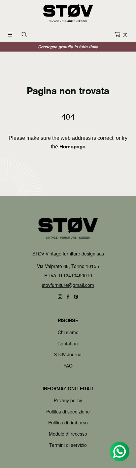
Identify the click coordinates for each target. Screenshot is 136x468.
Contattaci (68, 343)
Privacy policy (68, 400)
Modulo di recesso (68, 433)
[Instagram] (60, 296)
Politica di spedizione (68, 411)
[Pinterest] (76, 296)
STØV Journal (68, 354)
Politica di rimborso (68, 422)
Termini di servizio (68, 445)
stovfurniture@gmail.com (68, 285)
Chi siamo (68, 332)
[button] (10, 34)
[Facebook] (68, 296)
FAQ (68, 365)
